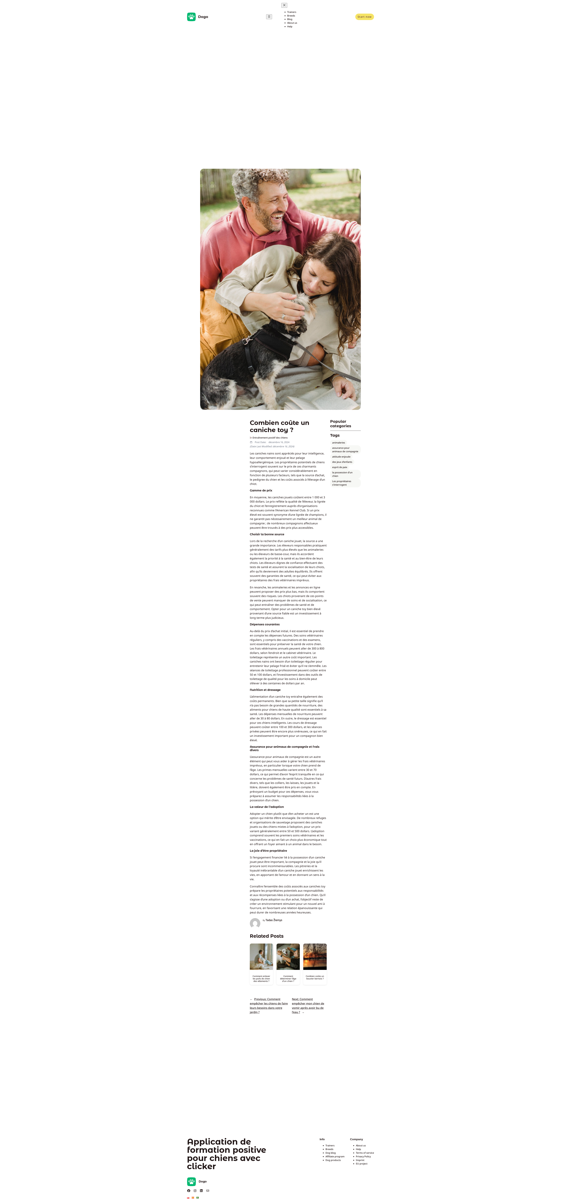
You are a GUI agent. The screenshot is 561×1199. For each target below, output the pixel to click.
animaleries (338, 442)
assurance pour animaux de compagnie (345, 449)
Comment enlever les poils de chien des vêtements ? (261, 978)
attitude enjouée (341, 456)
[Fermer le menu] (284, 5)
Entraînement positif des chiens (270, 437)
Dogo (203, 17)
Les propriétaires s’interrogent (341, 483)
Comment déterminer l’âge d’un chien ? (288, 978)
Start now (365, 16)
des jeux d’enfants (342, 462)
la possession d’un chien (342, 474)
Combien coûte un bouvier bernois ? (315, 977)
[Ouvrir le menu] (269, 16)
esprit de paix (339, 467)
